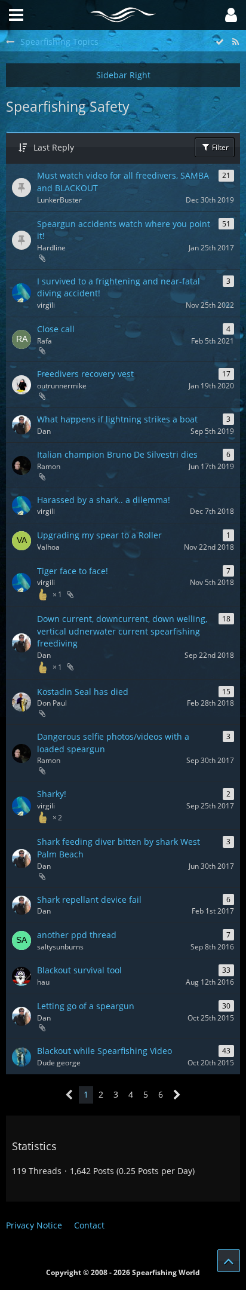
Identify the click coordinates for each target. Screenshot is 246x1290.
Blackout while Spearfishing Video (104, 1050)
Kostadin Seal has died (82, 691)
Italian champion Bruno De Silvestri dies (117, 454)
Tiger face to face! (72, 571)
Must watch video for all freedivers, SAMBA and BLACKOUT (123, 182)
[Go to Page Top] (228, 1260)
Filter (219, 147)
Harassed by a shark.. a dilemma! (103, 499)
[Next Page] (177, 1095)
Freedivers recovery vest (85, 373)
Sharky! (51, 793)
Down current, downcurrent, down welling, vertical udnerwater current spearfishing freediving (122, 631)
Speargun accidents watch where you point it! (123, 230)
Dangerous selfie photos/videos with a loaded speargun (113, 743)
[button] (231, 14)
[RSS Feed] (235, 42)
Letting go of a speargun (85, 1006)
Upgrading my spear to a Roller (99, 535)
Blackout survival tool (79, 970)
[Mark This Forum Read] (220, 42)
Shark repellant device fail (89, 899)
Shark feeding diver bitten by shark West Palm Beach (118, 848)
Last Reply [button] (53, 147)
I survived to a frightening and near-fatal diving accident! (118, 287)
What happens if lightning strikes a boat (117, 419)
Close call (56, 329)
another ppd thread (76, 934)
